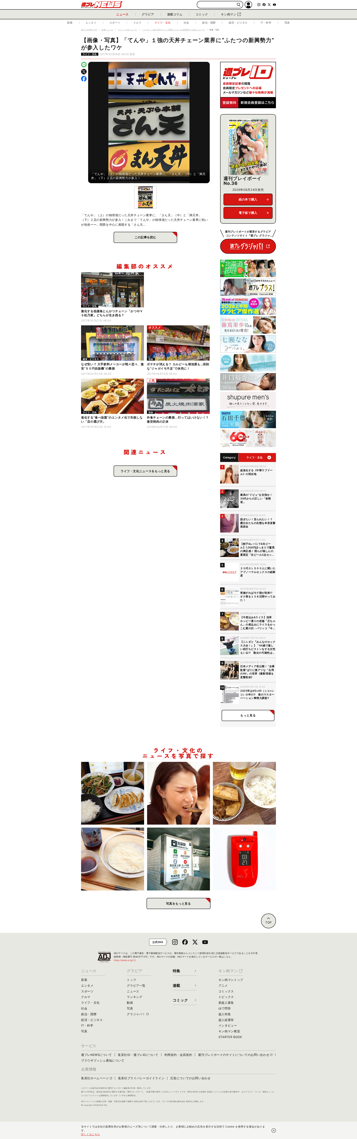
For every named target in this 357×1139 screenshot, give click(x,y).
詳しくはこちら (90, 1134)
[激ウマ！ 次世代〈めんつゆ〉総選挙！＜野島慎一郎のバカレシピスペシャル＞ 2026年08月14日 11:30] (112, 859)
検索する (238, 5)
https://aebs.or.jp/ (125, 960)
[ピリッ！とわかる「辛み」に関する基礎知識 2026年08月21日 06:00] (178, 793)
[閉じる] (273, 1130)
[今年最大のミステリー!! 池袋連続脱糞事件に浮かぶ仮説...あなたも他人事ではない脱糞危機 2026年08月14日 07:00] (178, 859)
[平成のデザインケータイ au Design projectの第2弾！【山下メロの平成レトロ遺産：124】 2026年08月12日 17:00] (244, 859)
